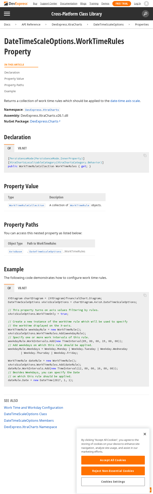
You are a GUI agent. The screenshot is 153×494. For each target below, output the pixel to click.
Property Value (14, 78)
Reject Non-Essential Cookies (113, 471)
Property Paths (14, 85)
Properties (142, 24)
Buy (35, 3)
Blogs (83, 3)
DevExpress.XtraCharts (67, 24)
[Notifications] (146, 3)
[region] (113, 461)
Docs (7, 24)
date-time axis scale (125, 101)
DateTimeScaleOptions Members (29, 420)
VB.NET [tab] (22, 148)
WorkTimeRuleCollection (36, 166)
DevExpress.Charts (44, 121)
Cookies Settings (113, 481)
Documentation (68, 3)
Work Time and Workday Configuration (33, 407)
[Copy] (145, 156)
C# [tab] (9, 148)
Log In (137, 3)
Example (10, 91)
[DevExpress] (16, 4)
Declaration (12, 72)
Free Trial (122, 3)
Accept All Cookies (113, 460)
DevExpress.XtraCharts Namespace (30, 427)
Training (93, 3)
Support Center (48, 3)
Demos (105, 3)
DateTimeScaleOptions (108, 24)
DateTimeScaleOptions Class (25, 414)
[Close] (144, 434)
